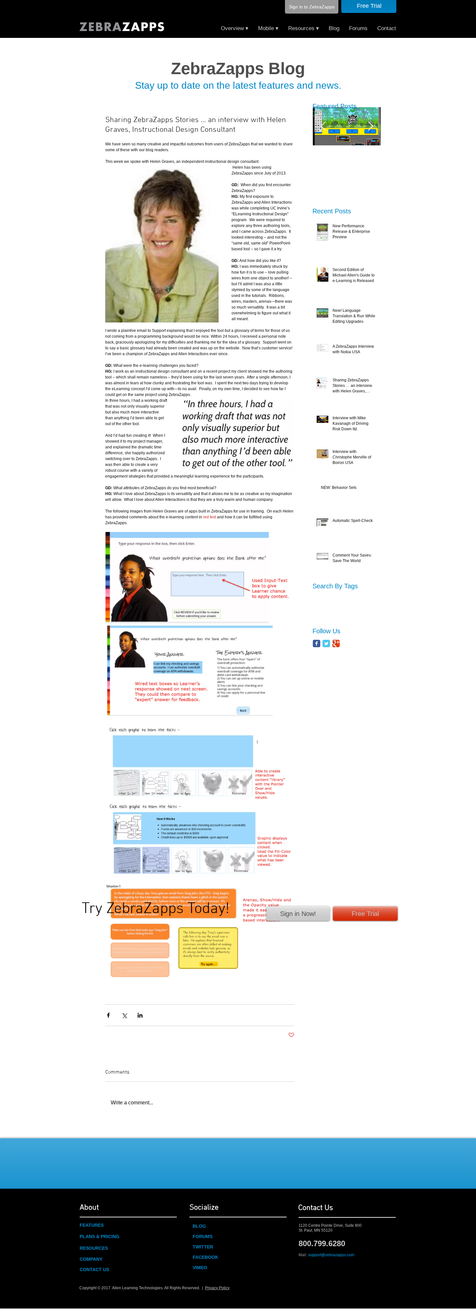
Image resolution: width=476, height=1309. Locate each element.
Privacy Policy (217, 1288)
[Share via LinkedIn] (140, 1015)
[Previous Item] (323, 126)
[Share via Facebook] (108, 1015)
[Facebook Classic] (316, 643)
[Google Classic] (336, 643)
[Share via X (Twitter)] (124, 1015)
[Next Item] (370, 126)
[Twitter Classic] (326, 643)
